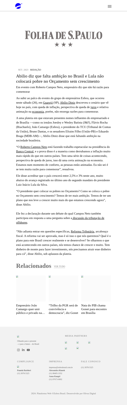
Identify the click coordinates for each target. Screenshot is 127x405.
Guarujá (48, 102)
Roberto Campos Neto (33, 146)
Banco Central (24, 151)
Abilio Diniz (67, 102)
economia (38, 111)
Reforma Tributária (82, 231)
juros (93, 107)
